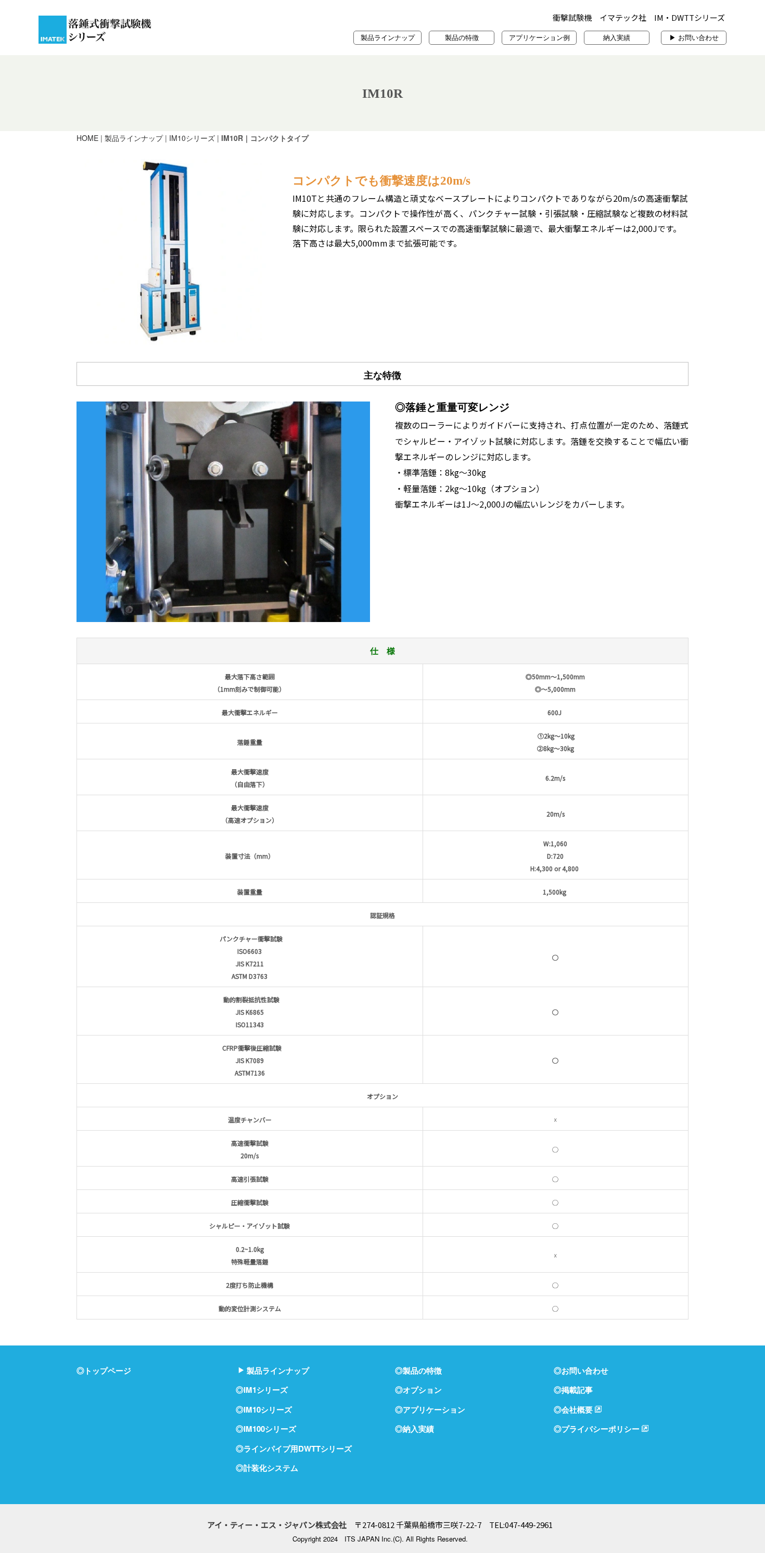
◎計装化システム (267, 1467)
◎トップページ (103, 1370)
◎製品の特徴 (418, 1370)
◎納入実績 (414, 1428)
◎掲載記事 (573, 1389)
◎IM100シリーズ (266, 1428)
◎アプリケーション (430, 1409)
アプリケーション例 (539, 37)
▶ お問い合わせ (694, 37)
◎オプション (418, 1389)
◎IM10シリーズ (264, 1409)
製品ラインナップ (388, 37)
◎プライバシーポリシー (597, 1428)
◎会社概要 (573, 1409)
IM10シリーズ (192, 138)
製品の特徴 (462, 37)
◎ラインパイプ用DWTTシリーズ (294, 1448)
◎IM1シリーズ (262, 1389)
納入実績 (616, 37)
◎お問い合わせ (581, 1370)
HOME (87, 138)
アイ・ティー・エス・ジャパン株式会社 (277, 1524)
